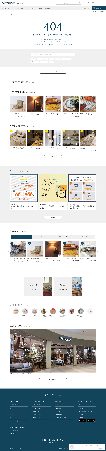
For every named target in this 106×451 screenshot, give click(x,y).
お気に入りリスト (60, 411)
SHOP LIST (87, 8)
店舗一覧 (81, 408)
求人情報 (81, 414)
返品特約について (37, 414)
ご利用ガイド (36, 405)
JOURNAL (13, 433)
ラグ (14, 8)
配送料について (37, 411)
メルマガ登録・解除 (61, 417)
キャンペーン (44, 61)
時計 (22, 8)
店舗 (46, 59)
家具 (9, 8)
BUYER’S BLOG (14, 430)
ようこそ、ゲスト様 (100, 3)
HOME (3, 15)
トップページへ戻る (53, 72)
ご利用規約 (59, 448)
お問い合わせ (36, 417)
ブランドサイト (82, 405)
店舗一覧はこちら (53, 379)
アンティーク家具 (30, 8)
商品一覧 (4, 8)
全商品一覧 (13, 405)
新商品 (33, 59)
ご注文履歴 (58, 408)
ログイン (58, 405)
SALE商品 (58, 59)
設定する (100, 448)
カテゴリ (40, 59)
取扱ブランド (35, 61)
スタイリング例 (66, 59)
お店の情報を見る (100, 8)
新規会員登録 (59, 414)
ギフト (51, 59)
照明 (18, 8)
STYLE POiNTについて (97, 11)
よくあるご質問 (37, 408)
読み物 (51, 61)
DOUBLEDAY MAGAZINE (43, 8)
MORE (53, 156)
